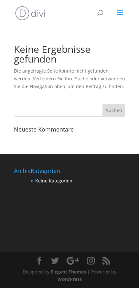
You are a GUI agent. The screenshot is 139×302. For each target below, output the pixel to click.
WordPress (70, 279)
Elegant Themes (68, 272)
